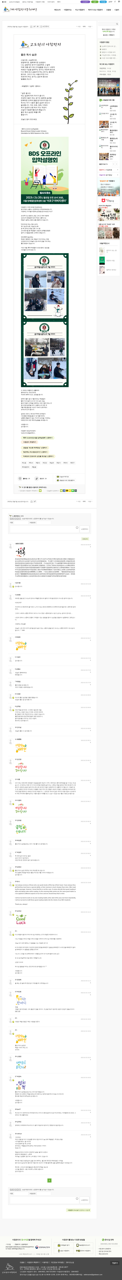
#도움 (24, 463)
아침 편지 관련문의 (105, 1249)
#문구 (72, 463)
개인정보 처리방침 (57, 1262)
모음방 (108, 10)
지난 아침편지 (80, 10)
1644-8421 (104, 1244)
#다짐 (114, 71)
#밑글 (34, 467)
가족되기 (111, 35)
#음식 (38, 463)
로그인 (105, 35)
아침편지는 (68, 10)
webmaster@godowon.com (93, 1274)
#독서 (31, 463)
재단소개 (57, 10)
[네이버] (18, 519)
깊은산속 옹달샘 (14, 2)
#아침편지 (25, 467)
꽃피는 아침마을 (27, 2)
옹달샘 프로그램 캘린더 (67, 480)
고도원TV (85, 2)
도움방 (22, 1262)
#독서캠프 (103, 74)
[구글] (15, 519)
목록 (84, 26)
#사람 (109, 68)
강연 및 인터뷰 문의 (105, 1251)
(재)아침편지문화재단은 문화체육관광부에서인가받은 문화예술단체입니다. (20, 1248)
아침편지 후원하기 (33, 1262)
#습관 (52, 463)
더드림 (103, 2)
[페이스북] (13, 519)
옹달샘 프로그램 (108, 100)
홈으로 (4, 2)
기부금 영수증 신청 (42, 1254)
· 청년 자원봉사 (105, 184)
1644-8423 (74, 1272)
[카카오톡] (20, 519)
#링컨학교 (103, 68)
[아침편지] (11, 519)
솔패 (95, 2)
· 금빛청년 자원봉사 (106, 187)
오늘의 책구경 (64, 477)
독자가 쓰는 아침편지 (95, 10)
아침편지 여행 (40, 2)
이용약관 (45, 1262)
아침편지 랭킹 (104, 42)
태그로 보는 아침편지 (107, 64)
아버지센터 (51, 2)
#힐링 (109, 74)
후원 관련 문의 (103, 1254)
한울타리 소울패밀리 (21, 1244)
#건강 (45, 463)
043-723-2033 (113, 1244)
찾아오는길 (70, 1262)
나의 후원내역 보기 (25, 1254)
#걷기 (59, 463)
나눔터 (116, 10)
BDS (58, 2)
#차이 (66, 463)
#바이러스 (103, 71)
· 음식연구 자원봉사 (106, 189)
